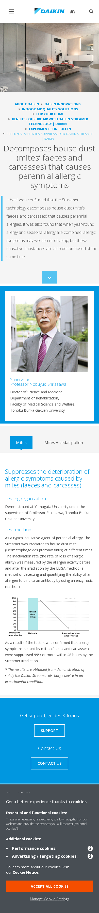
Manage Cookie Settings (49, 899)
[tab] (21, 442)
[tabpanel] (49, 574)
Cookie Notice (25, 872)
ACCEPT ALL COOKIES (50, 886)
